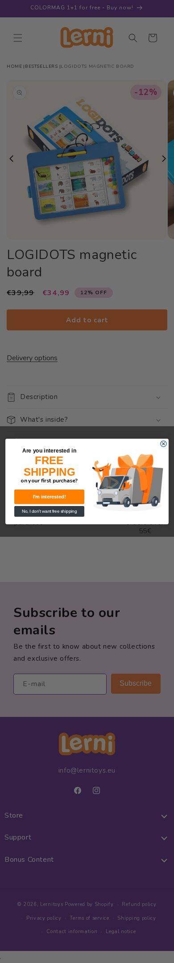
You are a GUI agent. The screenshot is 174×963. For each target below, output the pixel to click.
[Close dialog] (163, 444)
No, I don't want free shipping (49, 511)
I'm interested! (49, 496)
